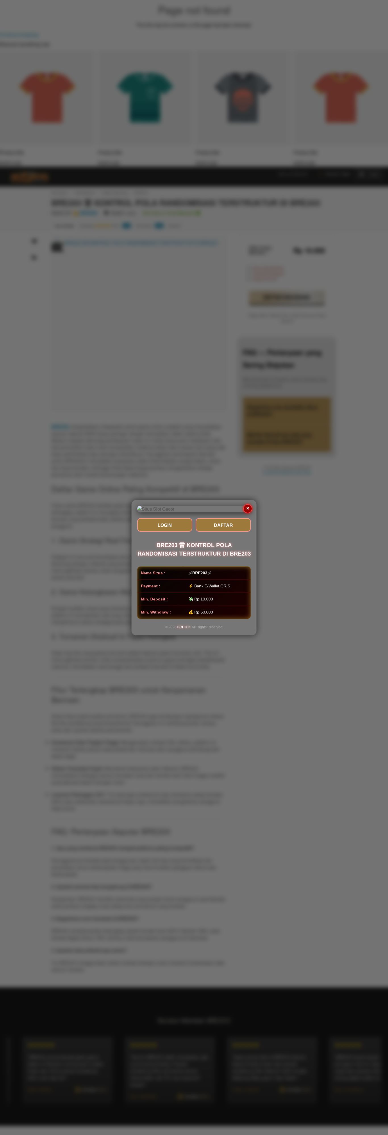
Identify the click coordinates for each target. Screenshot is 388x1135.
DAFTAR (223, 525)
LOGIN (165, 525)
